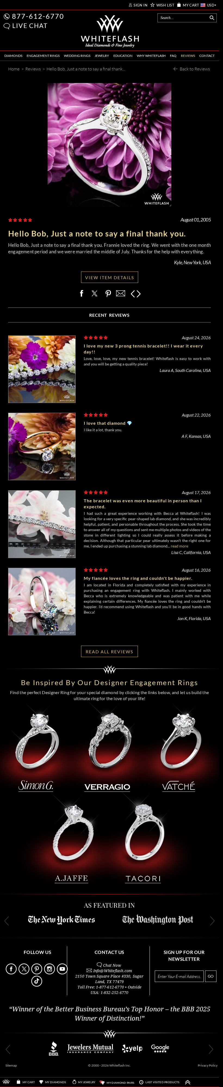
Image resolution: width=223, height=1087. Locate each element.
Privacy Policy (208, 1065)
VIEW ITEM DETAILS (109, 277)
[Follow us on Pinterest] (37, 973)
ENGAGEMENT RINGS (43, 56)
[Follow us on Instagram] (50, 973)
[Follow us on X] (24, 973)
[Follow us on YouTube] (63, 973)
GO (210, 976)
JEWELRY (102, 56)
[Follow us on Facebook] (12, 973)
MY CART (191, 5)
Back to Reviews (195, 68)
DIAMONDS (13, 56)
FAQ (173, 56)
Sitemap (11, 1065)
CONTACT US (109, 952)
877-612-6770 (38, 16)
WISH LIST (165, 5)
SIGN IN (140, 5)
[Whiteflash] (110, 31)
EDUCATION (122, 56)
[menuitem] (13, 56)
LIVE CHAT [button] (30, 25)
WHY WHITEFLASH (151, 56)
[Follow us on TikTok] (37, 985)
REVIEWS (188, 56)
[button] (7, 26)
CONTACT (207, 56)
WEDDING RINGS (77, 56)
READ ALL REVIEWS (109, 651)
